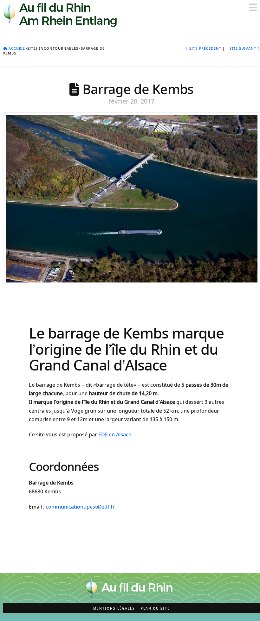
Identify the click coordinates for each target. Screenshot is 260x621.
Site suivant (241, 48)
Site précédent (206, 48)
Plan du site (155, 608)
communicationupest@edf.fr (80, 506)
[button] (253, 7)
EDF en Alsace (114, 434)
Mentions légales (114, 608)
